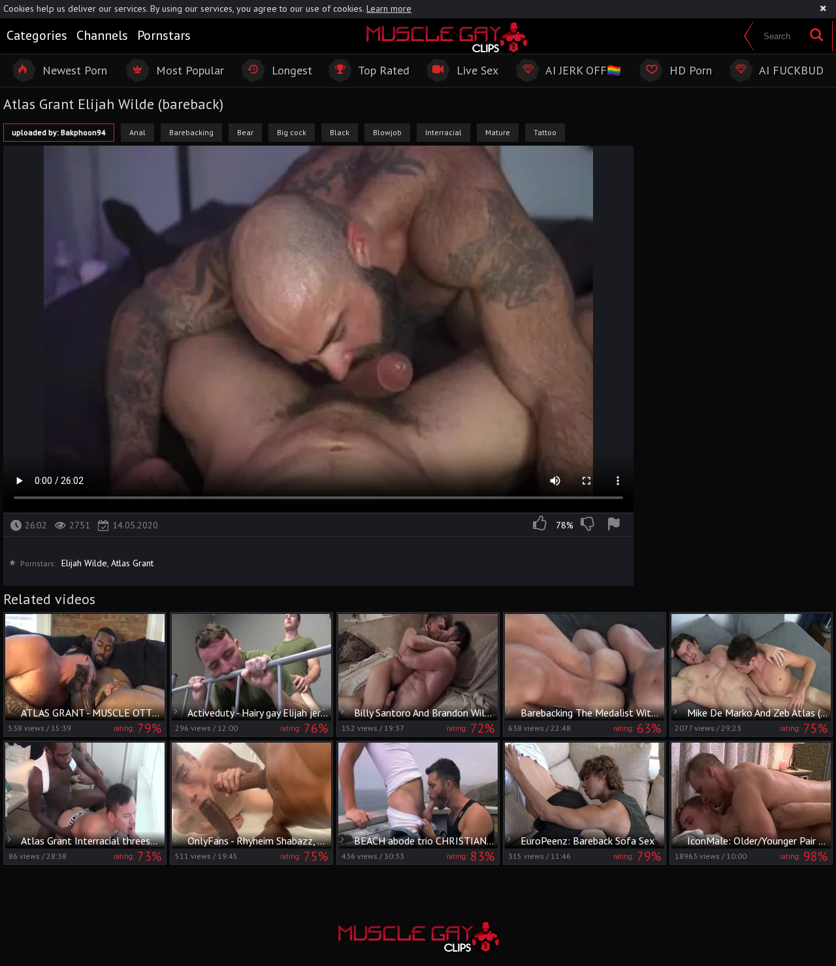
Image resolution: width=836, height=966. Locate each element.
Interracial (443, 132)
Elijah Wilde (84, 563)
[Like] (540, 525)
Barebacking (191, 132)
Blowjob (387, 132)
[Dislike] (588, 525)
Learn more (388, 8)
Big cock (291, 132)
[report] (615, 525)
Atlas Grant (132, 563)
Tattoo (545, 132)
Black (339, 132)
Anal (137, 132)
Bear (245, 132)
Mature (497, 132)
